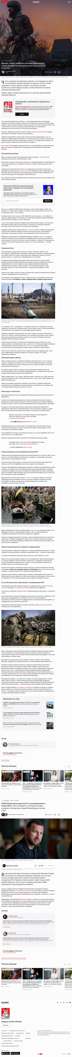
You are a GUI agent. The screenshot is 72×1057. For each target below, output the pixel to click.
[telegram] (66, 1002)
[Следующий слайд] (69, 766)
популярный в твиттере (22, 587)
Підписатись (48, 200)
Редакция (27, 1038)
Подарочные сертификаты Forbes (10, 1046)
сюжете (12, 326)
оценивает (47, 211)
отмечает (33, 530)
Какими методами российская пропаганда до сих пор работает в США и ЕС (21, 714)
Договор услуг (20, 1033)
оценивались (24, 170)
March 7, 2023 (28, 447)
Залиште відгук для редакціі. (9, 754)
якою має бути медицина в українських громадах (11, 784)
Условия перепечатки (7, 1035)
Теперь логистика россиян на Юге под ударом (21, 704)
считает (29, 229)
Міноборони (5, 958)
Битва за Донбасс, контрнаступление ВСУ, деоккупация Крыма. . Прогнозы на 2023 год (22, 723)
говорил (20, 219)
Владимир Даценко (10, 71)
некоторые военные (45, 604)
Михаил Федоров (27, 899)
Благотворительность (7, 1043)
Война (2, 60)
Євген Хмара (23, 958)
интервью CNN (7, 145)
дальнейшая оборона (40, 131)
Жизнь (2, 788)
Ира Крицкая (20, 814)
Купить (5, 1025)
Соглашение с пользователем (17, 1030)
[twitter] (57, 1002)
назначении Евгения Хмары (25, 890)
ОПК (10, 958)
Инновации (24, 791)
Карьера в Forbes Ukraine (7, 1033)
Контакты (4, 1030)
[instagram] (63, 1002)
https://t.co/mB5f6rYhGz (31, 444)
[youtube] (69, 1002)
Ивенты (28, 1033)
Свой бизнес (67, 791)
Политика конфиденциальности (10, 1038)
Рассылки (17, 1035)
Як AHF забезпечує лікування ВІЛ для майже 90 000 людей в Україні (54, 784)
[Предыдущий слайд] (65, 964)
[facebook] (60, 1002)
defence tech (15, 958)
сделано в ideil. (66, 1053)
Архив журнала (8, 1041)
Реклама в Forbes (18, 1041)
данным (5, 209)
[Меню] (69, 2)
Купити (22, 114)
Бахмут (7, 760)
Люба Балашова (12, 814)
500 (15, 174)
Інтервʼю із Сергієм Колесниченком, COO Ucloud (32, 786)
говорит (41, 236)
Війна (3, 760)
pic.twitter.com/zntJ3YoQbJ (17, 418)
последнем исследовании (25, 687)
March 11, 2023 (32, 421)
